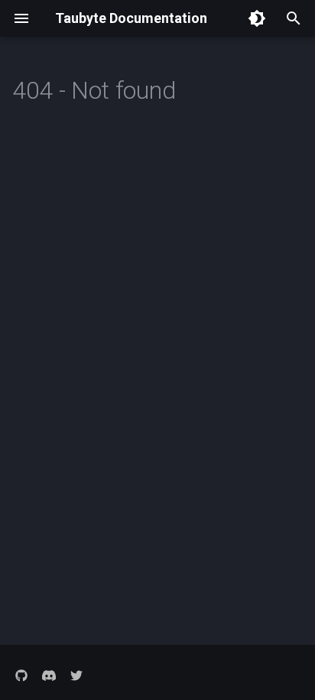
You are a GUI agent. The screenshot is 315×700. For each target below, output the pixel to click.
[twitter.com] (76, 675)
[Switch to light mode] (257, 18)
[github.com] (21, 675)
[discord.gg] (49, 675)
